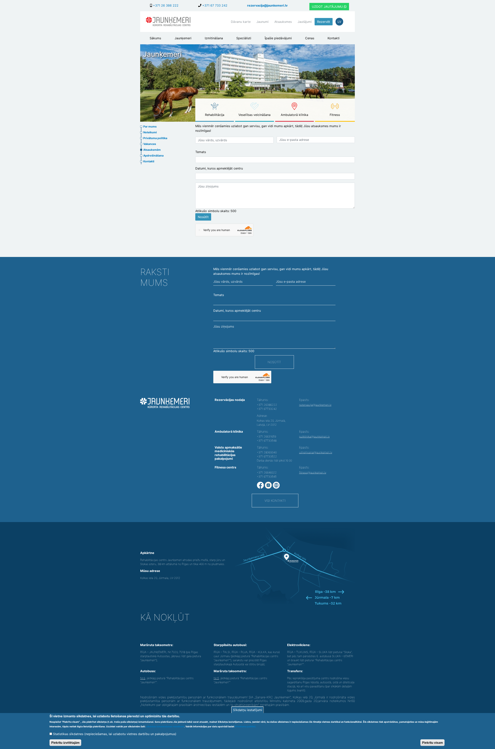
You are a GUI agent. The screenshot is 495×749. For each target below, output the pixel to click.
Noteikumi (150, 132)
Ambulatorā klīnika (294, 115)
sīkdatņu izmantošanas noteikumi (165, 726)
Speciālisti (243, 38)
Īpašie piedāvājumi (278, 38)
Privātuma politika (155, 138)
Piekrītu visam (432, 742)
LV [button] (339, 22)
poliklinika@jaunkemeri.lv (314, 436)
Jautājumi (305, 22)
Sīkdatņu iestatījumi (247, 710)
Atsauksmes (283, 22)
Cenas (309, 38)
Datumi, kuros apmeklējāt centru (219, 168)
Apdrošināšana (153, 155)
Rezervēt (323, 22)
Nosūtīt (203, 217)
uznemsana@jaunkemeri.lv (315, 452)
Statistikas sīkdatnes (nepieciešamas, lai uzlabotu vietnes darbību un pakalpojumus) (114, 734)
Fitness (335, 115)
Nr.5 (216, 678)
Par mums (150, 126)
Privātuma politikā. (245, 726)
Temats (200, 152)
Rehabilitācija (214, 115)
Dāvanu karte (241, 22)
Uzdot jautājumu (328, 7)
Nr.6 (142, 678)
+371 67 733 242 (214, 5)
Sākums (155, 38)
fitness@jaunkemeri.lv (312, 472)
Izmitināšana (214, 38)
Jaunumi (262, 22)
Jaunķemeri (183, 38)
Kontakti (334, 38)
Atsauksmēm (152, 149)
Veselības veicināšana (254, 115)
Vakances (149, 144)
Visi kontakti (275, 500)
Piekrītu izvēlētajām (65, 742)
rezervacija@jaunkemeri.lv (267, 5)
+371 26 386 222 (165, 5)
